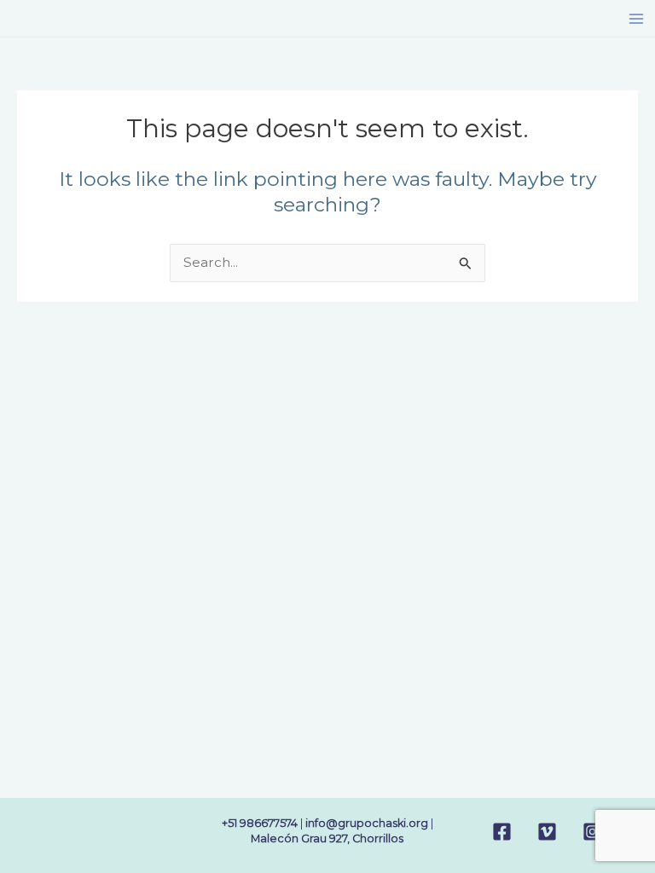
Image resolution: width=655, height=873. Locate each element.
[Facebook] (502, 831)
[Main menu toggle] (636, 18)
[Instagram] (592, 831)
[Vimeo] (547, 831)
